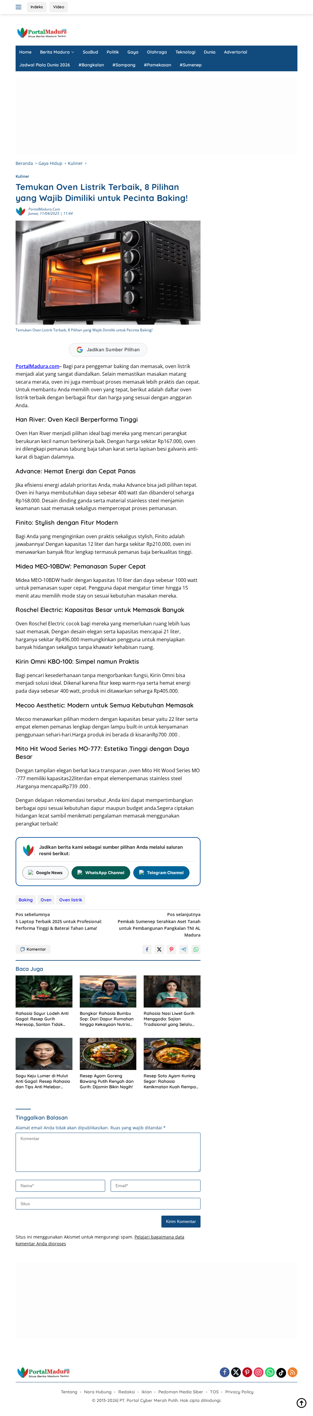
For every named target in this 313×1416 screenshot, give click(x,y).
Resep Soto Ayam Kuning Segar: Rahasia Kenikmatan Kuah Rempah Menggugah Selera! (171, 1081)
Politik (113, 52)
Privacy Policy (239, 1392)
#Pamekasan (157, 65)
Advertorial (235, 52)
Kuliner (22, 176)
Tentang (69, 1392)
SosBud (90, 52)
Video (58, 6)
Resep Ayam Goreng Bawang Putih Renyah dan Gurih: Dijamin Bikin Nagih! (107, 1081)
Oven (46, 900)
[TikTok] (281, 1373)
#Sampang (123, 65)
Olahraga (157, 52)
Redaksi (126, 1392)
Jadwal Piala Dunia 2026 (44, 65)
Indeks (37, 6)
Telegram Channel (165, 872)
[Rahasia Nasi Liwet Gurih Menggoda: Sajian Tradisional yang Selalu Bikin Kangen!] (172, 991)
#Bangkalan (91, 65)
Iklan (147, 1392)
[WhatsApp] (270, 1372)
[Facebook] (225, 1372)
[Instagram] (258, 1372)
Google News (49, 872)
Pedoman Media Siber (180, 1392)
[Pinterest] (247, 1372)
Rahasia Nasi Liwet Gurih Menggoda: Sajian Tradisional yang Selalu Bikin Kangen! (169, 1019)
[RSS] (292, 1372)
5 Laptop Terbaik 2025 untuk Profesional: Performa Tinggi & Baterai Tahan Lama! (59, 921)
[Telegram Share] (183, 949)
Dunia (209, 52)
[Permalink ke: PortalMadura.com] (20, 211)
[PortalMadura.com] (42, 32)
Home (25, 52)
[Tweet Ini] (159, 949)
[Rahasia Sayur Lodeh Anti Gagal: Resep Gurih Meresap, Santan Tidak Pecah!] (44, 991)
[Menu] (20, 7)
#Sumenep (191, 65)
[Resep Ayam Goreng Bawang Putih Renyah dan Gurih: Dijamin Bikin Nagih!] (108, 1054)
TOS (214, 1392)
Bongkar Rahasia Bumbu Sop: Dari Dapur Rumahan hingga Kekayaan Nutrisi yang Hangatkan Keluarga (107, 1019)
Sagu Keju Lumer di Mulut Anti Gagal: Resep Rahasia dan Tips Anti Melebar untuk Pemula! (43, 1081)
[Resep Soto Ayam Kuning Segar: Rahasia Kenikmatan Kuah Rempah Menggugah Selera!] (172, 1054)
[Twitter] (236, 1372)
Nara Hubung (98, 1392)
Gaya (132, 52)
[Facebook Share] (147, 949)
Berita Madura (55, 52)
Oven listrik (70, 900)
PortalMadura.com (44, 209)
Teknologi (185, 52)
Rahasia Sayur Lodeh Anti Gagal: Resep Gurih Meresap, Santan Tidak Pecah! (42, 1019)
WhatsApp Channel (104, 872)
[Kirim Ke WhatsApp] (196, 949)
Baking (26, 900)
